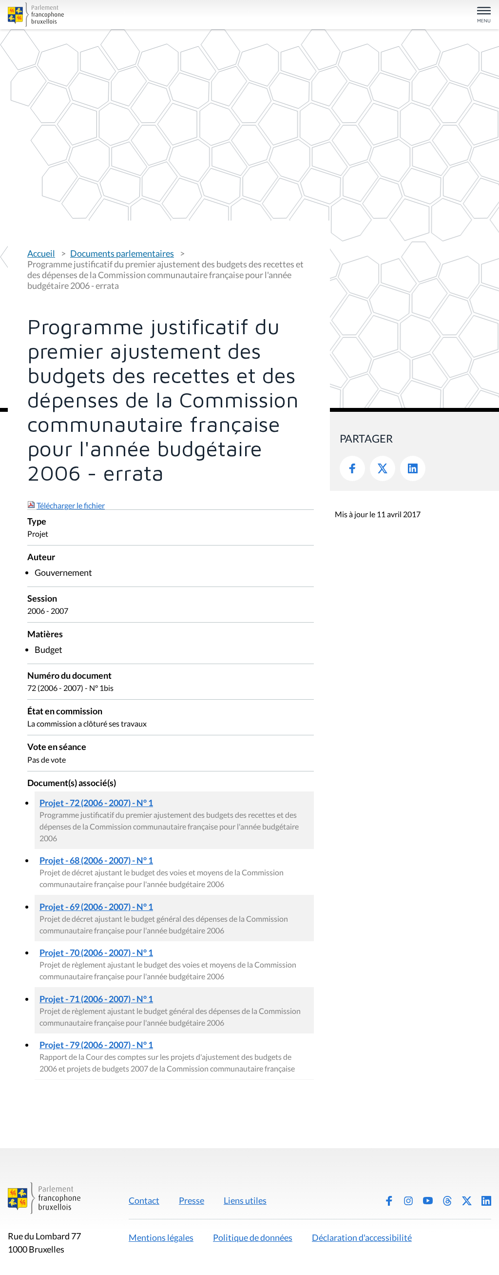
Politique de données (252, 1237)
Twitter (382, 468)
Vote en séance (56, 747)
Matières (45, 634)
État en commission (64, 711)
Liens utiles (245, 1200)
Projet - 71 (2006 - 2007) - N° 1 (96, 998)
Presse (191, 1200)
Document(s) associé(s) (71, 783)
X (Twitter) (467, 1201)
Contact (144, 1200)
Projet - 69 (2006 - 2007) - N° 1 (96, 906)
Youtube (428, 1201)
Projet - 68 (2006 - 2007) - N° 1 (96, 860)
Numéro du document (69, 676)
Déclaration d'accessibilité (362, 1237)
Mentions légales (161, 1237)
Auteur (41, 557)
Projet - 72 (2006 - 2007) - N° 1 (96, 802)
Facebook (352, 468)
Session (42, 599)
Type (36, 521)
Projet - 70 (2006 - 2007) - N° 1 (96, 952)
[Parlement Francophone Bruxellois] (87, 14)
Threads (447, 1201)
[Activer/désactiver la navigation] (484, 15)
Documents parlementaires (122, 253)
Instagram (408, 1201)
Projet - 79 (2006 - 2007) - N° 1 (96, 1044)
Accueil (41, 253)
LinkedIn (412, 468)
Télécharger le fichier (71, 505)
